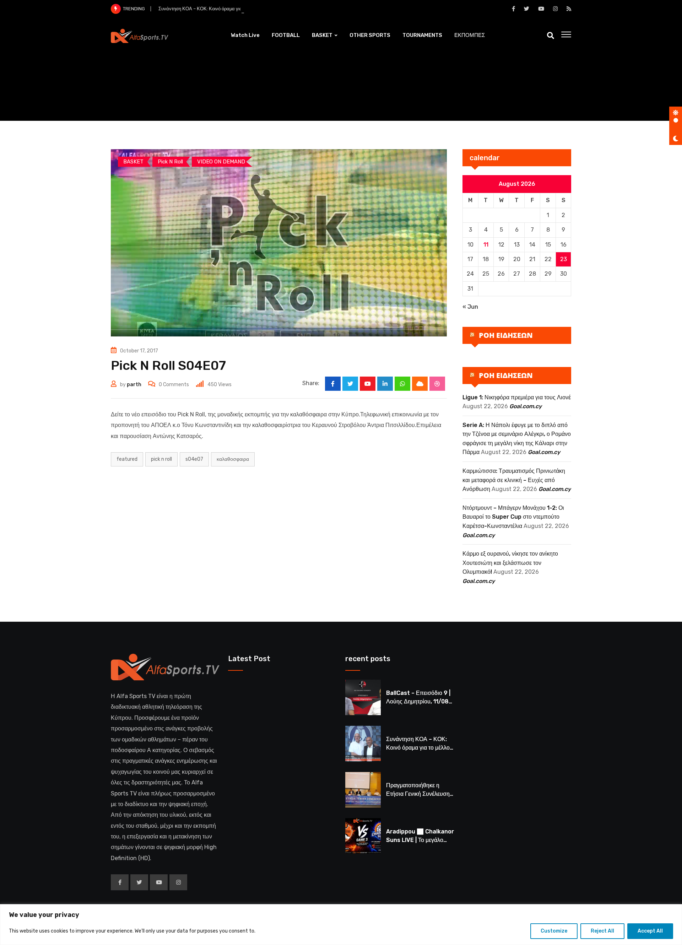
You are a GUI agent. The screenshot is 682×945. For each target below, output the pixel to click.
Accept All (650, 931)
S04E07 (194, 459)
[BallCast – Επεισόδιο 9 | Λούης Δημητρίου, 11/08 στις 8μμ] (363, 697)
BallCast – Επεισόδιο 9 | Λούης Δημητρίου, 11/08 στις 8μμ (418, 701)
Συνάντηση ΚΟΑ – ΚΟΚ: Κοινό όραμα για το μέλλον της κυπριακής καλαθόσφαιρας (242, 8)
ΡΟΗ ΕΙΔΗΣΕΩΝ (506, 335)
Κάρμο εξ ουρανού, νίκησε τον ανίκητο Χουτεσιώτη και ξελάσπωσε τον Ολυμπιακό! (510, 562)
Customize (554, 931)
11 (485, 244)
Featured (127, 459)
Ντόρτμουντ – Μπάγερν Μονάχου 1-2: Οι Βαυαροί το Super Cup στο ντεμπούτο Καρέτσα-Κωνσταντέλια (513, 516)
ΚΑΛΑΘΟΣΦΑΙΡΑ (233, 459)
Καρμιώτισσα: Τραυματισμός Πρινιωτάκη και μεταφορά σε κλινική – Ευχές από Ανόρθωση (513, 480)
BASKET (322, 35)
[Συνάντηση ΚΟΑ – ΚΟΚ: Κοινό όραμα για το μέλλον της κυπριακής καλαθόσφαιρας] (363, 743)
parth (134, 385)
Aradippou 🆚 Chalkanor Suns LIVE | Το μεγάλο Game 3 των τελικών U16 (420, 840)
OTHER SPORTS (370, 35)
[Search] (550, 35)
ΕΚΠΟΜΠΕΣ (469, 35)
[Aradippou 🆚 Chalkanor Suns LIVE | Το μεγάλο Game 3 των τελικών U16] (363, 836)
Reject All (602, 931)
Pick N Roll (161, 459)
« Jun (470, 306)
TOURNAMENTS (422, 35)
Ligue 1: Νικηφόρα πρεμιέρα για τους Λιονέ (516, 397)
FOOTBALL (286, 35)
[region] (341, 924)
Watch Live (245, 35)
